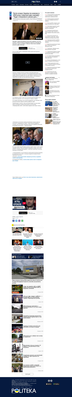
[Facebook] (11, 13)
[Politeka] (36, 1)
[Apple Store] (49, 384)
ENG (55, 4)
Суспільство (46, 4)
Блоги (31, 4)
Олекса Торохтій (19, 216)
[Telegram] (56, 1)
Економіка (22, 4)
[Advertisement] (27, 114)
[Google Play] (56, 384)
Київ (42, 4)
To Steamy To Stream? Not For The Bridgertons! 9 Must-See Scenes (54, 87)
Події (51, 4)
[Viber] (11, 17)
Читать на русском (39, 20)
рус (16, 1)
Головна (13, 4)
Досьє (17, 4)
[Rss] (54, 1)
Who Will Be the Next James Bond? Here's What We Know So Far (54, 91)
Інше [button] (59, 4)
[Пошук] (60, 1)
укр (12, 1)
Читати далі (27, 374)
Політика (26, 4)
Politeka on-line (36, 4)
